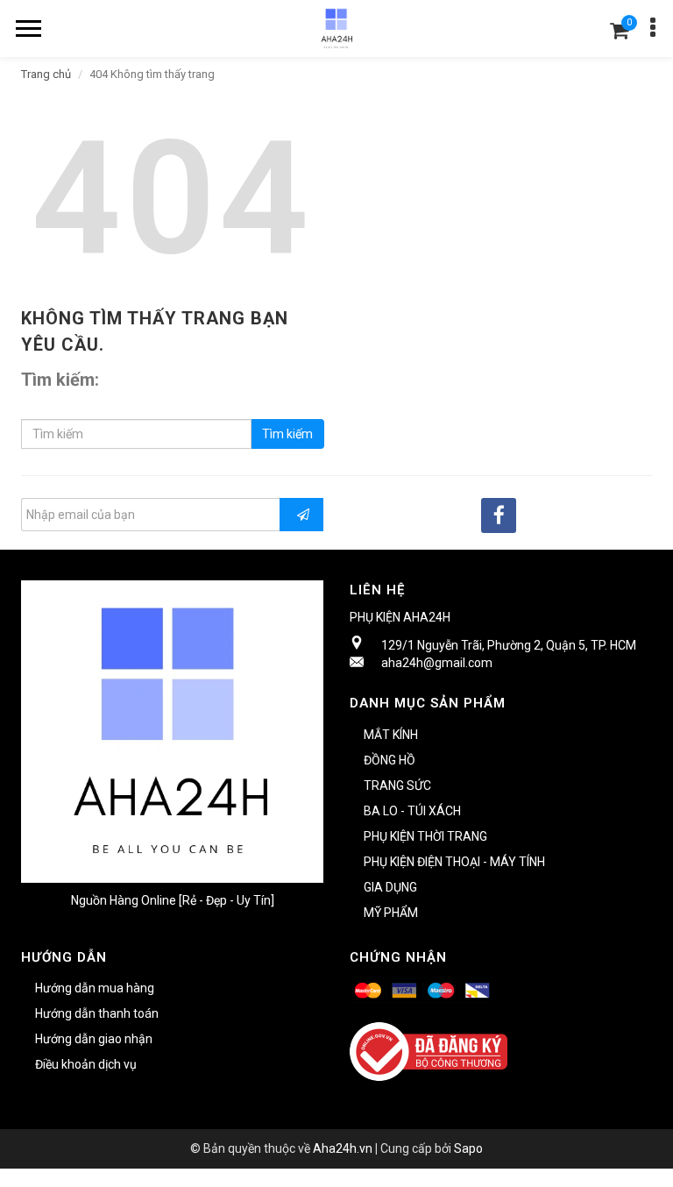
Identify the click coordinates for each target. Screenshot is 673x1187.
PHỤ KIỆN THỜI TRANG (425, 836)
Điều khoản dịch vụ (86, 1064)
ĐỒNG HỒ (389, 760)
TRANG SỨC (397, 785)
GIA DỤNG (390, 887)
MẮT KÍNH (391, 735)
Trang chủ (46, 74)
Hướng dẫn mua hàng (94, 988)
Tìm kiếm (287, 434)
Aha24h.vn (342, 1148)
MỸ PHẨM (391, 913)
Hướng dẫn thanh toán (97, 1013)
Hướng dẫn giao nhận (93, 1039)
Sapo (468, 1148)
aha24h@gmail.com (436, 663)
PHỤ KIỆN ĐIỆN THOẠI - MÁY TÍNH (454, 862)
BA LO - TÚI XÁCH (412, 811)
